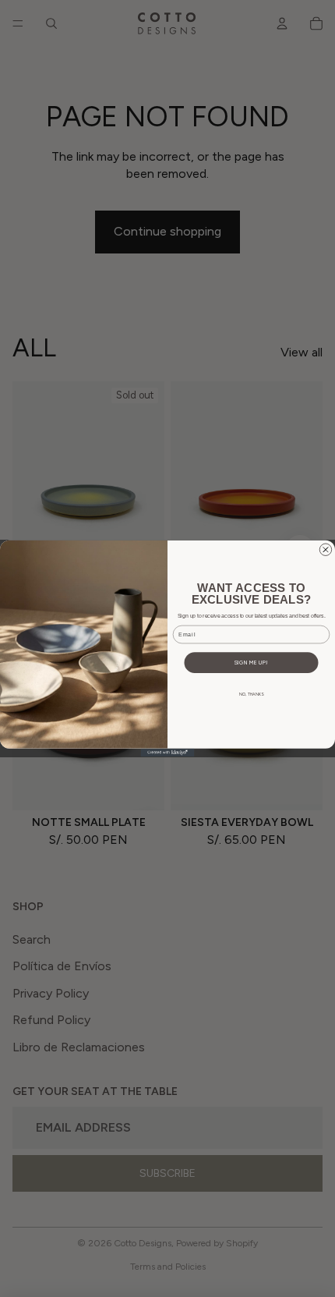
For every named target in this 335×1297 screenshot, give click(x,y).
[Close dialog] (325, 549)
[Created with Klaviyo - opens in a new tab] (168, 753)
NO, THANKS (251, 694)
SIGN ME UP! (251, 663)
